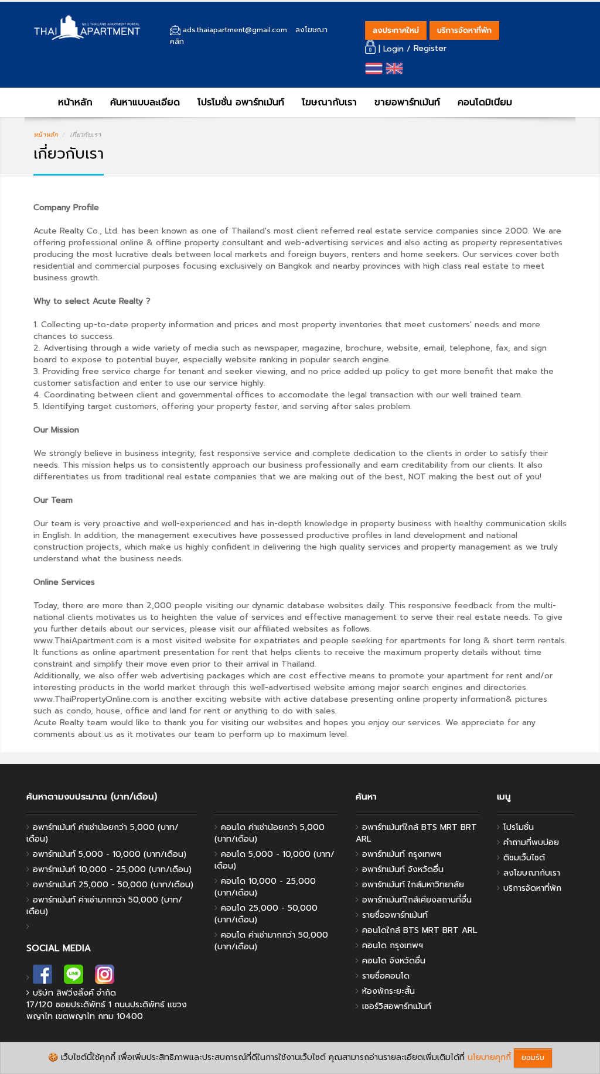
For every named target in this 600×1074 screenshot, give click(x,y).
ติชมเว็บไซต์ (524, 858)
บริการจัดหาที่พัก (464, 30)
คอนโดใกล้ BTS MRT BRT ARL (419, 930)
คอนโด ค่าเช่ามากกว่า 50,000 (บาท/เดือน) (271, 941)
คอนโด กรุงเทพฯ (392, 945)
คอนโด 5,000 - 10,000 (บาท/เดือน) (274, 860)
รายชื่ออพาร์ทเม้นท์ (395, 915)
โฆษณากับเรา (329, 102)
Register (430, 49)
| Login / (395, 49)
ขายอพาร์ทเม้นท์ (407, 102)
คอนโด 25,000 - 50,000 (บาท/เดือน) (266, 914)
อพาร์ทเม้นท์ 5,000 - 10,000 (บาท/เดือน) (109, 854)
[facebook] (42, 978)
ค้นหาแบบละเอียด (145, 102)
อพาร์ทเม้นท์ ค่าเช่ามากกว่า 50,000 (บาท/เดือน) (104, 906)
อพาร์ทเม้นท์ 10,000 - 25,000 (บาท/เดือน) (112, 869)
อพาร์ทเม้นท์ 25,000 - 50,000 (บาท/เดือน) (113, 885)
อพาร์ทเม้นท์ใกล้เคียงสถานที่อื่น (417, 900)
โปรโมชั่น (518, 827)
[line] (73, 978)
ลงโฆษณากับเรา (531, 873)
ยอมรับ (532, 1057)
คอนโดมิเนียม (485, 102)
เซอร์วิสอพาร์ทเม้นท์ (396, 1006)
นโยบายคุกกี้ (489, 1057)
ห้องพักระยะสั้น (388, 991)
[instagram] (104, 978)
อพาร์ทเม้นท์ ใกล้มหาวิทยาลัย (413, 885)
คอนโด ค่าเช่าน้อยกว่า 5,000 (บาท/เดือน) (269, 833)
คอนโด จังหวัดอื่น (393, 961)
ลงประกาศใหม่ (396, 30)
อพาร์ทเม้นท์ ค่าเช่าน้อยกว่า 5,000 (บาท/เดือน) (102, 833)
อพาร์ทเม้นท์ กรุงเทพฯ (401, 854)
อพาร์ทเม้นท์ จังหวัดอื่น (403, 869)
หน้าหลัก (73, 102)
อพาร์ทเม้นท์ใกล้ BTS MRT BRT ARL (416, 833)
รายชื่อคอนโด (386, 976)
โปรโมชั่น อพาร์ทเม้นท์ (240, 102)
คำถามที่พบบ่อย (531, 842)
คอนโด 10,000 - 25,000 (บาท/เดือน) (265, 887)
